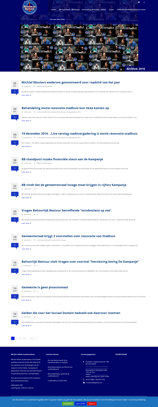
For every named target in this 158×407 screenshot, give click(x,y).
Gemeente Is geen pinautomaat (45, 287)
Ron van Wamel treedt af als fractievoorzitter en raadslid (57, 361)
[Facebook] (139, 2)
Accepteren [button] (68, 403)
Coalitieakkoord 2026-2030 (57, 381)
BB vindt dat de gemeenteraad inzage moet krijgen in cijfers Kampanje (74, 185)
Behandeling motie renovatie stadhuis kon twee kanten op (65, 108)
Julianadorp (86, 9)
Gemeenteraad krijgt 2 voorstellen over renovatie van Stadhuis (68, 236)
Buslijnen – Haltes (99, 9)
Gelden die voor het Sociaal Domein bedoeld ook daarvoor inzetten (71, 313)
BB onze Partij (64, 9)
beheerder (27, 86)
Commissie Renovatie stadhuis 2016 (48, 112)
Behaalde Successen (138, 9)
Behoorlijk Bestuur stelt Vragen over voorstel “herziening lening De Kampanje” (80, 261)
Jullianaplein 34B (17, 385)
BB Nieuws (76, 9)
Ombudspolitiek (123, 9)
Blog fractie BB (41, 86)
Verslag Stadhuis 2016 (74, 112)
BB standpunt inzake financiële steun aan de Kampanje (62, 159)
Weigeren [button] (92, 404)
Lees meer (26, 95)
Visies (111, 9)
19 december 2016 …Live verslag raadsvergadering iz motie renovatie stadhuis (79, 133)
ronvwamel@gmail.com (94, 383)
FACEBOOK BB (121, 354)
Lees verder (80, 403)
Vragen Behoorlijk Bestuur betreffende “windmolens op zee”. (67, 210)
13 (31, 338)
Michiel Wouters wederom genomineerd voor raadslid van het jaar (71, 82)
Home (53, 9)
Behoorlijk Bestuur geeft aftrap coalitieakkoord (58, 375)
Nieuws (49, 86)
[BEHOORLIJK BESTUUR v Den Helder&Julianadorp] (121, 69)
